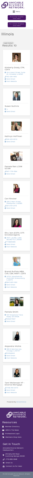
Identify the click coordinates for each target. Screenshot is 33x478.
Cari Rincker (11, 199)
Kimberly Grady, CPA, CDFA (15, 69)
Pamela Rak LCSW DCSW (13, 167)
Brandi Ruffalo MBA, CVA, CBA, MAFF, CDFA (15, 273)
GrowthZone (21, 402)
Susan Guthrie (12, 106)
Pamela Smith (11, 312)
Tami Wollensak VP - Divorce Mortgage (15, 384)
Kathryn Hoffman (13, 136)
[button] (17, 17)
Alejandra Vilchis (13, 346)
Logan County (8, 43)
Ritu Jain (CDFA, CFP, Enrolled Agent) (14, 234)
